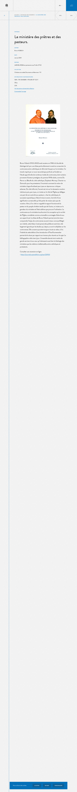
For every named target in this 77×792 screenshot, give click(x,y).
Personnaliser (58, 785)
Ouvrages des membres (27, 15)
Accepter (36, 785)
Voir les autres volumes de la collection (24, 88)
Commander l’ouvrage (20, 91)
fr (59, 5)
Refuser (47, 785)
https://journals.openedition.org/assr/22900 (35, 254)
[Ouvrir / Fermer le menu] (71, 5)
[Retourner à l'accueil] (7, 5)
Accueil (16, 15)
